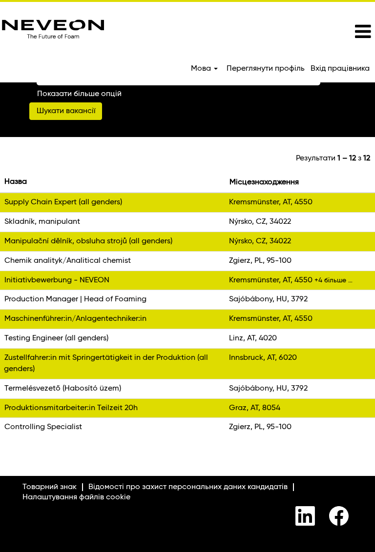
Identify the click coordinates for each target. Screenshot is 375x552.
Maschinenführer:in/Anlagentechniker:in (75, 319)
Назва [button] (15, 182)
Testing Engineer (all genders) (56, 338)
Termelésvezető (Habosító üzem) (62, 389)
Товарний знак (49, 487)
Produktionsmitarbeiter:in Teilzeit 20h (71, 408)
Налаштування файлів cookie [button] (76, 497)
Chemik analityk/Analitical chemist (67, 261)
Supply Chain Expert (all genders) (63, 202)
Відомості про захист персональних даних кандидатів (188, 487)
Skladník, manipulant (42, 222)
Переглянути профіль (266, 69)
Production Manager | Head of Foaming (75, 299)
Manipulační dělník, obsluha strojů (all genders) (88, 241)
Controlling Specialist (43, 427)
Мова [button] (202, 69)
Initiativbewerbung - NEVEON (56, 280)
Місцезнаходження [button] (264, 182)
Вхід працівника (340, 69)
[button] (312, 32)
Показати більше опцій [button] (79, 94)
